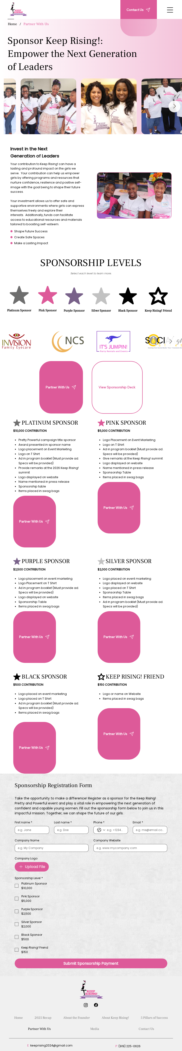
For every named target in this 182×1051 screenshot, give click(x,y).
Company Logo (26, 858)
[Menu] (170, 10)
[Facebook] (96, 1005)
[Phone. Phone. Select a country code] (101, 830)
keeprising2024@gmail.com (51, 1045)
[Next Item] (174, 106)
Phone (99, 822)
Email (138, 822)
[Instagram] (85, 1005)
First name (23, 822)
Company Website (106, 840)
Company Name (27, 840)
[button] (117, 387)
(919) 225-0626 (129, 1046)
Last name (63, 822)
